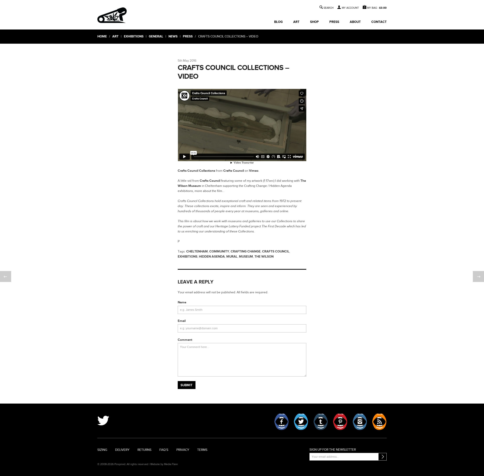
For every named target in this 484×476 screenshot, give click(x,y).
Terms (202, 450)
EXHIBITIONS (187, 257)
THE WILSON (264, 257)
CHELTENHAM (197, 251)
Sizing (102, 450)
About (355, 22)
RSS (379, 421)
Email (182, 321)
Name (182, 302)
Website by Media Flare (164, 464)
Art (296, 22)
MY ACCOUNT (350, 7)
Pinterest (340, 421)
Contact (379, 22)
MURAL (231, 257)
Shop (314, 22)
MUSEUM (246, 257)
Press (334, 22)
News (173, 36)
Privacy (182, 450)
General (156, 36)
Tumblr (320, 421)
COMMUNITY (219, 251)
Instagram (359, 421)
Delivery (122, 450)
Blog (278, 22)
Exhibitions (133, 36)
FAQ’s (163, 450)
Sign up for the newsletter (332, 450)
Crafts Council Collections (196, 171)
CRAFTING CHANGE (246, 251)
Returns (144, 450)
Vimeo (253, 171)
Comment (185, 340)
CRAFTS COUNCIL (275, 251)
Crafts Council (233, 171)
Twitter (301, 421)
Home (102, 36)
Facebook (281, 421)
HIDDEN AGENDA (212, 257)
